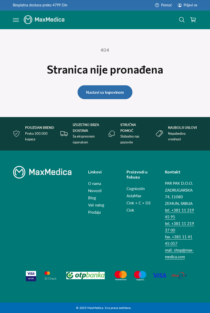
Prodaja (94, 212)
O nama (94, 183)
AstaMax (134, 196)
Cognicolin (136, 188)
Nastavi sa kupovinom (105, 92)
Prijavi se (190, 5)
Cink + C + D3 (139, 203)
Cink (130, 210)
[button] (16, 19)
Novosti (95, 191)
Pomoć (166, 5)
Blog (92, 198)
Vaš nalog (96, 205)
